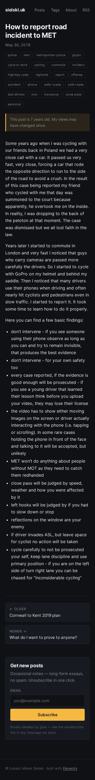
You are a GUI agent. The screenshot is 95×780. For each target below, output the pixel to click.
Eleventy (70, 768)
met (27, 55)
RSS (86, 10)
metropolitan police (50, 55)
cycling (39, 65)
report (59, 75)
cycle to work (17, 65)
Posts (40, 10)
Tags (55, 10)
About (71, 10)
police (12, 55)
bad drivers (16, 94)
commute (58, 65)
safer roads (52, 84)
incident (78, 65)
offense (77, 75)
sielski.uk (15, 9)
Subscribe (48, 714)
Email (15, 690)
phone (32, 84)
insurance (51, 94)
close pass (74, 94)
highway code (18, 75)
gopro (76, 55)
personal (14, 104)
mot (34, 94)
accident (14, 84)
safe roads (76, 84)
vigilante (42, 75)
